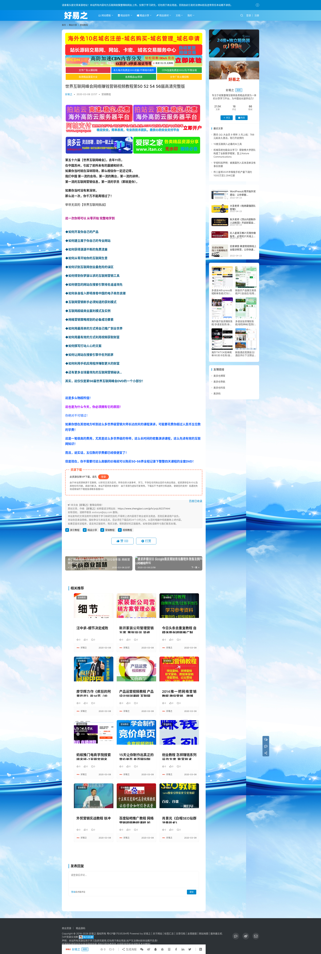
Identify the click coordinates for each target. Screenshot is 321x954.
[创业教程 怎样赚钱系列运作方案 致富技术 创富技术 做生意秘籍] (179, 732)
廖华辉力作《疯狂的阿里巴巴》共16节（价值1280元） (93, 693)
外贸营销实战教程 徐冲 (93, 818)
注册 (256, 15)
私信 (243, 117)
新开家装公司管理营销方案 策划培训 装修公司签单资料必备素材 (136, 629)
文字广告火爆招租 (88, 70)
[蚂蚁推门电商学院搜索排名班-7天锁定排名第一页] (93, 732)
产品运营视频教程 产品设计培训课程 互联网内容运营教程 (136, 693)
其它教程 (74, 529)
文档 (178, 15)
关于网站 (157, 933)
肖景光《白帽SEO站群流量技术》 (179, 820)
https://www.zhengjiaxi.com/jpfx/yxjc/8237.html (144, 508)
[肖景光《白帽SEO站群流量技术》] (179, 795)
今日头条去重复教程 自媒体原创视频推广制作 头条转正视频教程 (179, 629)
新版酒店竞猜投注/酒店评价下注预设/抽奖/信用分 (245, 354)
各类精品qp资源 (133, 76)
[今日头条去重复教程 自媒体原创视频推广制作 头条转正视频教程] (179, 605)
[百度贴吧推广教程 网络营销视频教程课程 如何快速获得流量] (136, 795)
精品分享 (144, 15)
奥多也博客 (219, 375)
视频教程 (127, 529)
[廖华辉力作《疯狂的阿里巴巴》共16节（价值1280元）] (93, 669)
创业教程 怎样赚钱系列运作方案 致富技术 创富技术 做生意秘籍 (179, 756)
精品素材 (164, 15)
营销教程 (106, 94)
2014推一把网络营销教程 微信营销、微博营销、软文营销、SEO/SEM (179, 693)
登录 (248, 15)
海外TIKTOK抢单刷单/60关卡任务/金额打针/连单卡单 (222, 354)
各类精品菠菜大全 (88, 76)
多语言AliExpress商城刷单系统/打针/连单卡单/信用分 (221, 292)
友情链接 (192, 933)
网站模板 (106, 15)
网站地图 (203, 933)
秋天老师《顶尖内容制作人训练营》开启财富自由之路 (243, 222)
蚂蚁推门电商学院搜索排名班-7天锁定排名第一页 (93, 756)
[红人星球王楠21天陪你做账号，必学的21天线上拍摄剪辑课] (219, 234)
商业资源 (66, 928)
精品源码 (80, 928)
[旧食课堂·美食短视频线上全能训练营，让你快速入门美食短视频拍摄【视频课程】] (219, 250)
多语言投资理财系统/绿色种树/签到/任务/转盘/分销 (245, 323)
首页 (64, 25)
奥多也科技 (219, 387)
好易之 (68, 94)
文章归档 (180, 933)
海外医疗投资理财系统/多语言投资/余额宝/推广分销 (222, 323)
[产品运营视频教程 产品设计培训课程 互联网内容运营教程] (136, 669)
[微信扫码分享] (142, 949)
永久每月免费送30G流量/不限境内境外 (133, 70)
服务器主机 (216, 933)
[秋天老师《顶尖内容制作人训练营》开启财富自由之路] (219, 222)
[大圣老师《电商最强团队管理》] (219, 208)
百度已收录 (195, 501)
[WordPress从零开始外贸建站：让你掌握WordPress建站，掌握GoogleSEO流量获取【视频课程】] (219, 194)
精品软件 (125, 15)
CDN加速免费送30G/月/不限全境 (179, 70)
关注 (228, 117)
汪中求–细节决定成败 (92, 628)
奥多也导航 (219, 381)
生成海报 (131, 949)
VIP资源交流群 (70, 936)
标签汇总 (169, 933)
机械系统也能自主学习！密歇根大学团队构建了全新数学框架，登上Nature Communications (234, 153)
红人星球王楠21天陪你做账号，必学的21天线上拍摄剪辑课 (243, 236)
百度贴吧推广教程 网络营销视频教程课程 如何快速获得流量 (136, 820)
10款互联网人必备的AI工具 (227, 144)
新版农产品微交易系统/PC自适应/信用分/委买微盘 (245, 292)
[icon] (235, 936)
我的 (189, 15)
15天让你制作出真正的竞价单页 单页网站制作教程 (136, 756)
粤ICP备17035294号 (118, 933)
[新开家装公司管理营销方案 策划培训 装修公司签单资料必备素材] (136, 605)
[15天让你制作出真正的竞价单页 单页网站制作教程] (136, 732)
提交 (192, 892)
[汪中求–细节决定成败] (93, 605)
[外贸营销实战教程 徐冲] (93, 795)
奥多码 (217, 393)
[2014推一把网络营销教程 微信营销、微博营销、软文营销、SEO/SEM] (179, 669)
